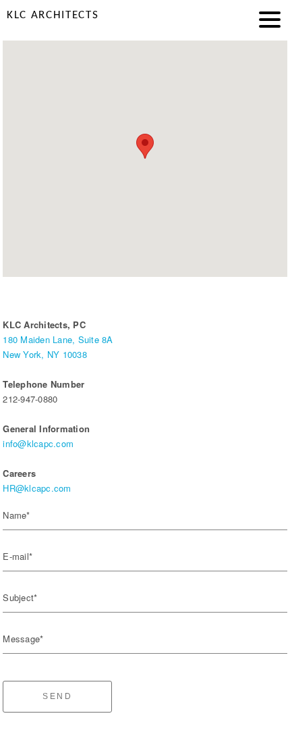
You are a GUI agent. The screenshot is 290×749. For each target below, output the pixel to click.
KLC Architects (52, 15)
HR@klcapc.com (37, 488)
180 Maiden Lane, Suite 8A (58, 339)
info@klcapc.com (38, 443)
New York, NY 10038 (45, 354)
